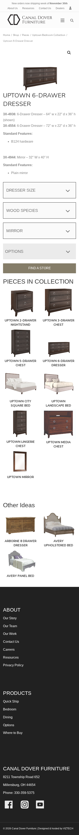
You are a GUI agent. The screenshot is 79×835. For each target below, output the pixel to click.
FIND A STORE (39, 268)
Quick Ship (11, 701)
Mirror (14, 231)
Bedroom (9, 709)
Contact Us (45, 8)
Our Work (10, 633)
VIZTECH (68, 828)
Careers (9, 649)
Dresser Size (20, 190)
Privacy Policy (13, 665)
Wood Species (22, 210)
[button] (69, 52)
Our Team (10, 626)
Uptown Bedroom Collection (48, 35)
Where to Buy (12, 733)
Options (8, 725)
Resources (28, 8)
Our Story (10, 618)
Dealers (60, 8)
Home (6, 35)
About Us (12, 8)
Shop (16, 35)
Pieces (25, 35)
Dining (8, 717)
